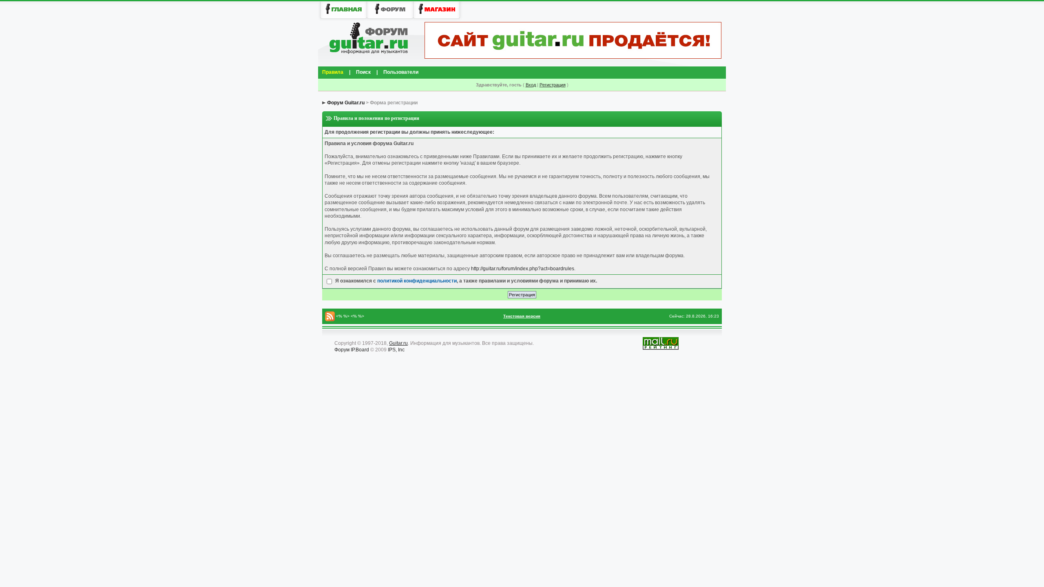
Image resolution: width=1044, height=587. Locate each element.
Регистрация (553, 84)
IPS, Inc (396, 350)
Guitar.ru (398, 343)
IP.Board (360, 350)
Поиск (363, 72)
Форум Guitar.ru (346, 103)
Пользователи (400, 72)
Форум (341, 350)
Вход (531, 84)
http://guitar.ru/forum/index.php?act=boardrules (522, 268)
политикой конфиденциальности (417, 281)
